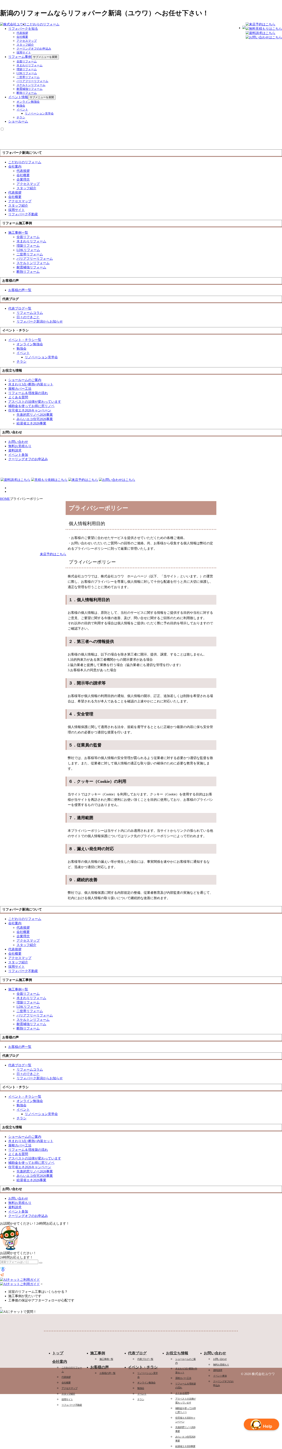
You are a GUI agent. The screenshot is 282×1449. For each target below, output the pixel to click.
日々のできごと (28, 317)
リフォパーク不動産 (72, 1405)
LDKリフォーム (27, 73)
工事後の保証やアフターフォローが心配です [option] (41, 1300)
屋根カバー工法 (183, 1378)
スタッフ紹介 (25, 44)
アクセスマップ (27, 40)
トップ (57, 1353)
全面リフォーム (27, 61)
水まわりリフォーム (30, 65)
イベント (22, 109)
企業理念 (23, 179)
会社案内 (14, 166)
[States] (40, 1262)
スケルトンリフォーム (31, 85)
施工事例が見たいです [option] (24, 1296)
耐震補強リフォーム (30, 89)
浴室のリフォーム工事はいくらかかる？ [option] (38, 1291)
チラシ (21, 117)
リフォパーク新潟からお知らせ (40, 321)
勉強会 (21, 105)
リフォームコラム (30, 313)
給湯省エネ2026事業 (185, 1446)
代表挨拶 (22, 33)
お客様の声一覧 (107, 1373)
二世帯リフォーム (28, 77)
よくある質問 (182, 1393)
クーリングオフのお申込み (34, 48)
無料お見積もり (221, 1364)
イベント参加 (220, 1375)
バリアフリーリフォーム (32, 81)
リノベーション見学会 (39, 113)
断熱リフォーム (27, 92)
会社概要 (22, 36)
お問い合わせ (220, 1359)
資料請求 (217, 1370)
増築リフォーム (27, 69)
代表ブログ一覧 (145, 1359)
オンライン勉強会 (28, 101)
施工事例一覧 (106, 1359)
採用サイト (24, 52)
